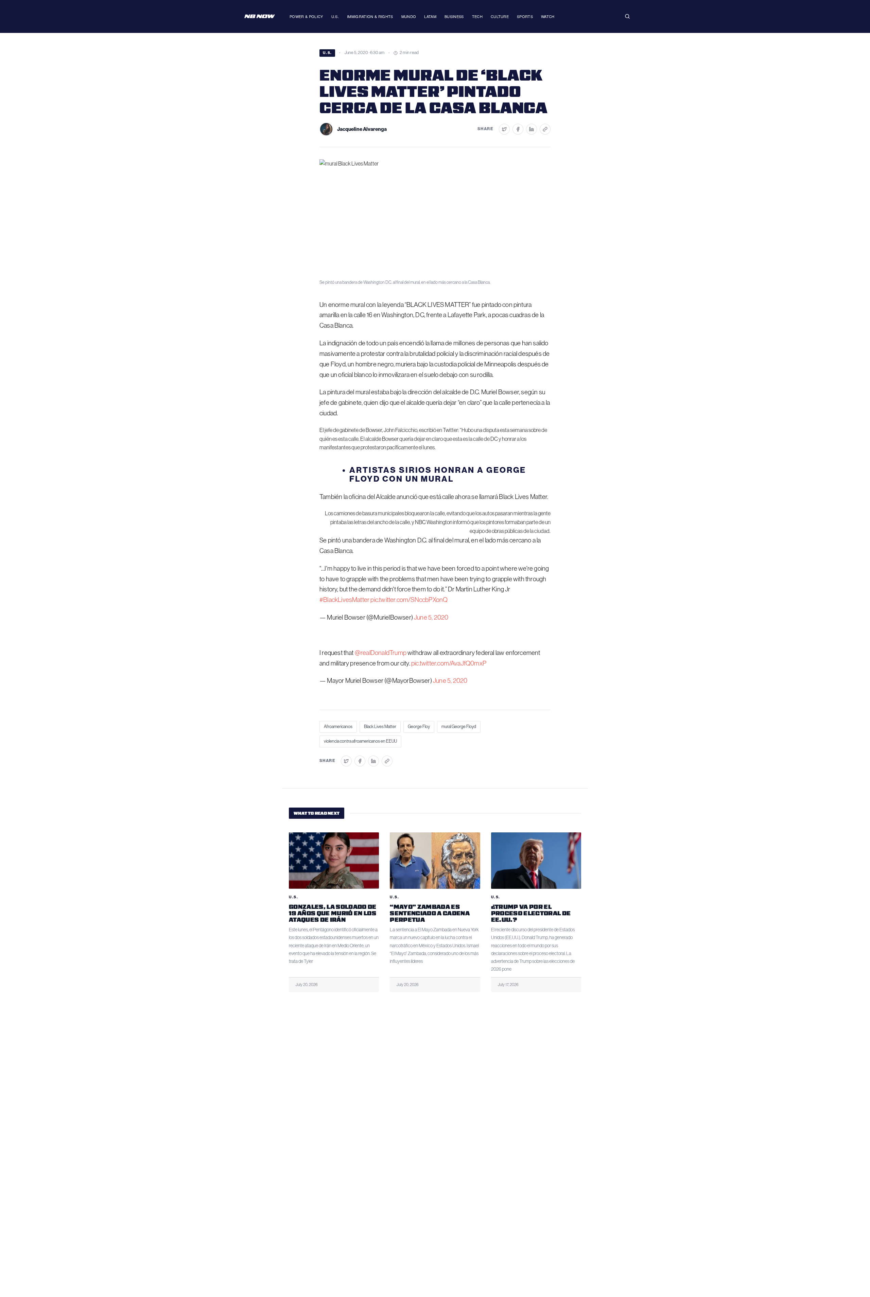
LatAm (430, 16)
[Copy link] (545, 129)
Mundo (408, 16)
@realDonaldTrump (380, 652)
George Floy (419, 726)
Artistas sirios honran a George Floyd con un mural (437, 474)
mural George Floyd (458, 726)
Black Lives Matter (380, 726)
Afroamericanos (338, 726)
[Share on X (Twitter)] (504, 129)
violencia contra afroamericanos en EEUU (360, 741)
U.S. (335, 16)
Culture (500, 16)
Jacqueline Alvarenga (362, 129)
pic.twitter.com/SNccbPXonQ (409, 599)
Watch (548, 16)
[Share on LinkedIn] (531, 129)
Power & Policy (306, 16)
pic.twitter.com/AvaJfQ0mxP (448, 663)
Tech (477, 16)
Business (454, 16)
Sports (525, 16)
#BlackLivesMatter (344, 599)
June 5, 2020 (431, 617)
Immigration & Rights (370, 16)
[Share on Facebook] (517, 129)
